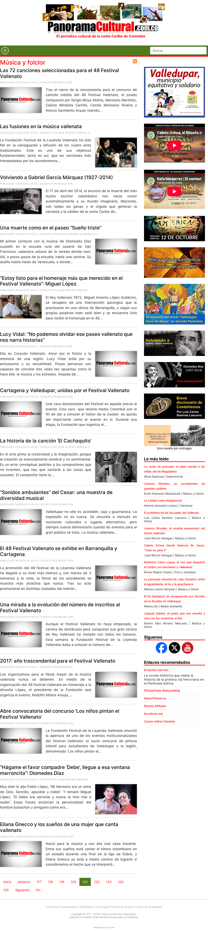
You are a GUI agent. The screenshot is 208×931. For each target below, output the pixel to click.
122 (97, 882)
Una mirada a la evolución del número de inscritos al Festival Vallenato (60, 607)
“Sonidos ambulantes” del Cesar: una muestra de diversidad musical (56, 495)
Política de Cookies (123, 906)
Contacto (52, 906)
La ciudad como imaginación (163, 500)
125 (6, 890)
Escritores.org (153, 713)
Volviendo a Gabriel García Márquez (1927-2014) (56, 177)
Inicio (7, 882)
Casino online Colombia (159, 721)
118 (50, 882)
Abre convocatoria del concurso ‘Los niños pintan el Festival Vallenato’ (59, 714)
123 (109, 882)
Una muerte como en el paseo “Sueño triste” (51, 228)
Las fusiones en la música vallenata (41, 126)
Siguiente (22, 890)
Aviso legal (101, 906)
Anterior (24, 882)
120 (73, 882)
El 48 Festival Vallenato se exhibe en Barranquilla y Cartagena (58, 551)
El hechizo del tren (156, 670)
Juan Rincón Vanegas (73, 290)
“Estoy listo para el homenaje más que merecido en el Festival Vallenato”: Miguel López (61, 281)
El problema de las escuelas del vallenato (171, 512)
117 (39, 882)
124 (121, 882)
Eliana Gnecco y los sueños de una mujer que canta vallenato (59, 827)
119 (61, 882)
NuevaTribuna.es (155, 698)
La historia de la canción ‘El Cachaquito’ (45, 441)
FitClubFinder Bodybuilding (162, 690)
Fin (38, 890)
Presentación (69, 906)
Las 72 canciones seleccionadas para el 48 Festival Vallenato (59, 73)
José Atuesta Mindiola (74, 132)
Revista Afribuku (155, 706)
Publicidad (86, 906)
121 (85, 882)
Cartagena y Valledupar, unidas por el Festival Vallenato (64, 390)
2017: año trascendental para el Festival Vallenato (57, 661)
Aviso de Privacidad (149, 906)
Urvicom (110, 927)
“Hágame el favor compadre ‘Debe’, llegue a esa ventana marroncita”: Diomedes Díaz (65, 770)
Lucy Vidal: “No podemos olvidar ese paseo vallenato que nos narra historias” (66, 337)
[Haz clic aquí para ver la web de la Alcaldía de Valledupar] (174, 92)
